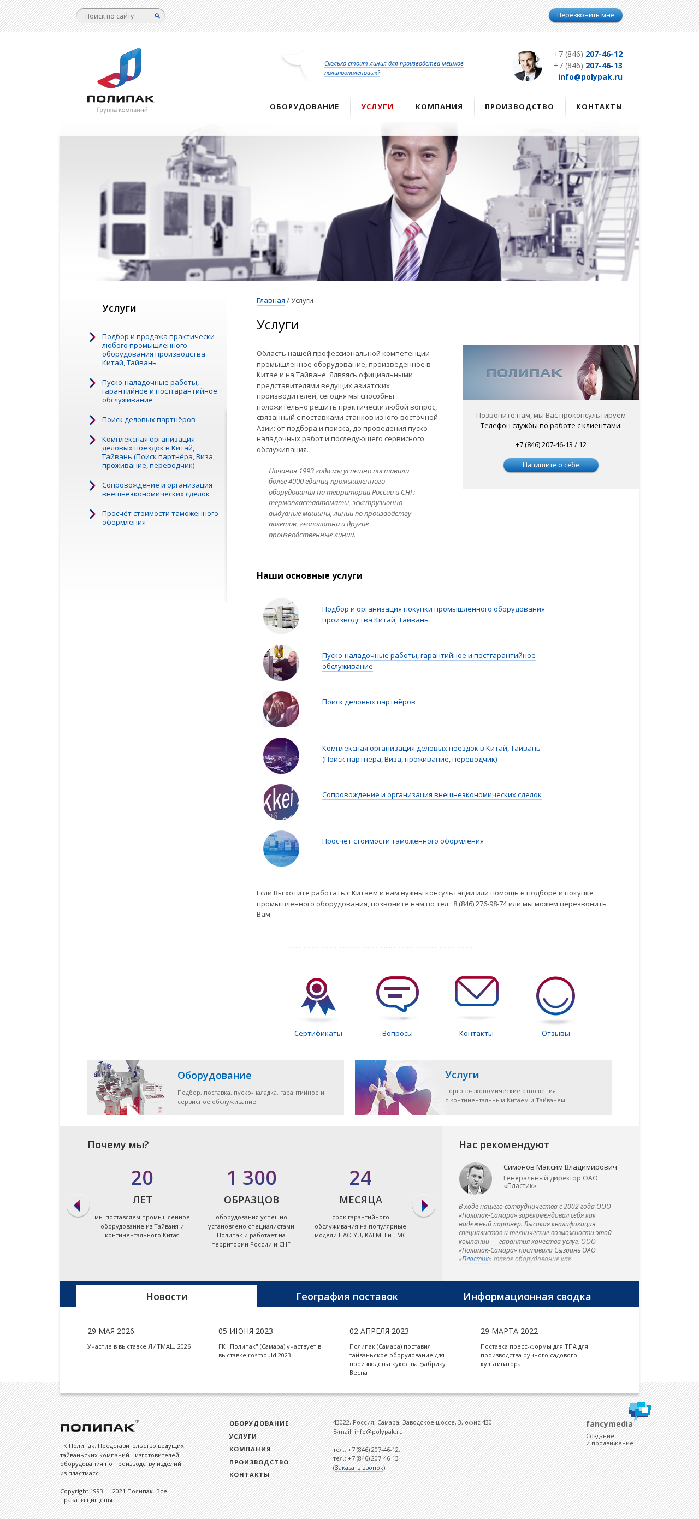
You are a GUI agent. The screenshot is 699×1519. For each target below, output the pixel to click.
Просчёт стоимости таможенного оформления (160, 517)
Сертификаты (318, 1033)
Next (424, 1206)
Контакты (599, 106)
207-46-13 (588, 65)
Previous (78, 1206)
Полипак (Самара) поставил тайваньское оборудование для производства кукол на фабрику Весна (398, 1359)
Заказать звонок (359, 1467)
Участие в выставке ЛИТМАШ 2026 (139, 1346)
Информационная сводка (527, 1296)
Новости (167, 1296)
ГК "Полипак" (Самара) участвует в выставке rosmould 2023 (269, 1350)
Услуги (377, 106)
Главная (271, 300)
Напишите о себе (551, 465)
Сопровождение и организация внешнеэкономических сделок (157, 489)
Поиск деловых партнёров (149, 419)
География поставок (347, 1296)
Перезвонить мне (585, 15)
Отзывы (556, 1033)
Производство (519, 106)
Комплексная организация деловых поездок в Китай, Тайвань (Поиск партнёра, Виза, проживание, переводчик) (158, 452)
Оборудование (304, 106)
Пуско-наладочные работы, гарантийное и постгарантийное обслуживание (159, 391)
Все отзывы (541, 1203)
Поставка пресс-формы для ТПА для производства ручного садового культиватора (534, 1355)
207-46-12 (588, 54)
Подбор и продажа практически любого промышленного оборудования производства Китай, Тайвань (158, 349)
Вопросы (397, 1033)
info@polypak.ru (590, 77)
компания (439, 106)
